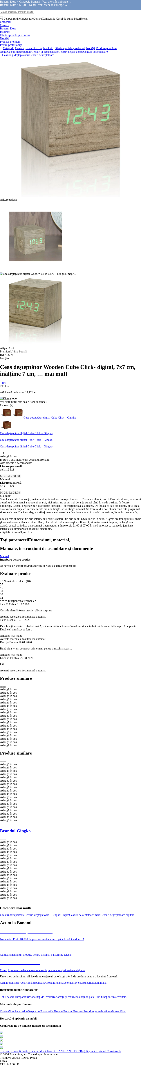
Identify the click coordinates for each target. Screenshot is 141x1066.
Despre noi (34, 1011)
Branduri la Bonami (51, 1011)
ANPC (62, 1051)
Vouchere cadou (18, 1011)
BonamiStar (119, 1011)
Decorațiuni (24, 51)
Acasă (3, 51)
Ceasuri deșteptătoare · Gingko (42, 914)
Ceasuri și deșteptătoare (45, 51)
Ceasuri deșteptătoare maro (84, 914)
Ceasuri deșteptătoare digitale (117, 914)
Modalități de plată (84, 996)
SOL (55, 1051)
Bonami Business (73, 1011)
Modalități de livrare (40, 996)
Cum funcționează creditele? (111, 996)
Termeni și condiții (10, 1051)
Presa (87, 1011)
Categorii (12, 51)
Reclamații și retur (62, 996)
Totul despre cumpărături (14, 996)
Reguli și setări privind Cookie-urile (100, 1051)
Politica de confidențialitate (37, 1051)
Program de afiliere (101, 1011)
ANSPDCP (73, 1051)
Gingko (64, 914)
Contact (4, 1011)
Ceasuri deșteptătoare (95, 51)
